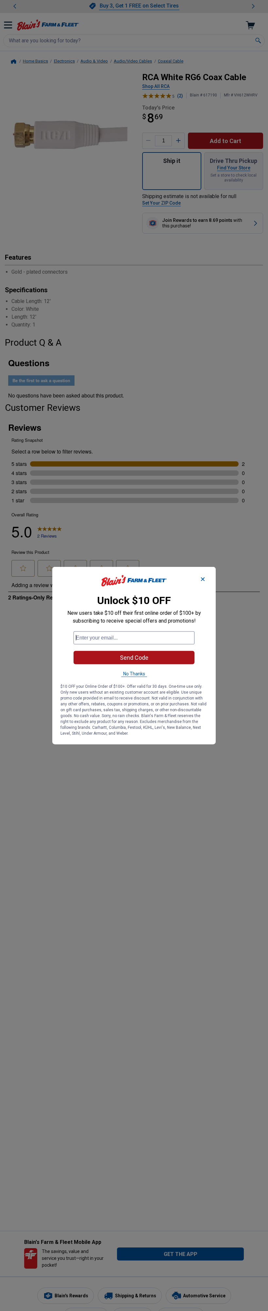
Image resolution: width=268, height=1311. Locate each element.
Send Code (134, 657)
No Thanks (134, 673)
